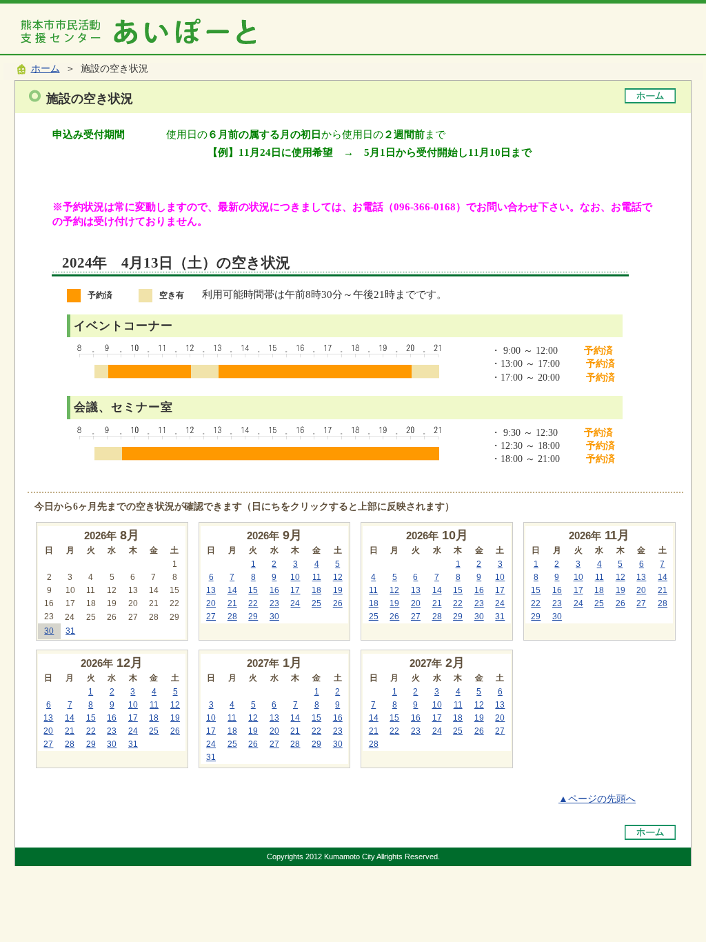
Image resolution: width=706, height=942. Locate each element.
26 (338, 603)
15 (253, 590)
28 (232, 616)
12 (338, 577)
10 (295, 577)
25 (316, 603)
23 (274, 603)
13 (211, 590)
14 (232, 590)
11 (316, 577)
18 (316, 590)
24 (295, 603)
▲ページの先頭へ (597, 799)
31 (70, 631)
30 (49, 631)
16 (274, 590)
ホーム (45, 68)
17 (295, 590)
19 (338, 590)
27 (211, 616)
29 (253, 616)
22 (253, 603)
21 (232, 603)
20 (211, 603)
